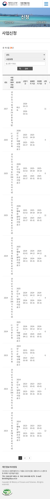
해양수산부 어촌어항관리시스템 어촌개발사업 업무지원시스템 (26, 4)
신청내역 (40, 22)
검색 (26, 68)
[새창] (7, 495)
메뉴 (46, 4)
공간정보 (9, 22)
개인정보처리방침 (9, 467)
